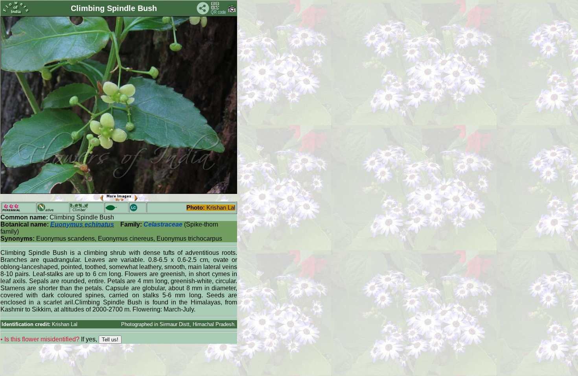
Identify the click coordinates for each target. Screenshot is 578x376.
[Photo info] (232, 10)
